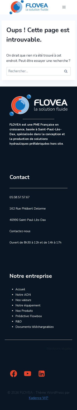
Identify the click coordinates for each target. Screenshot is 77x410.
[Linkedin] (42, 374)
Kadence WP (38, 398)
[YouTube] (28, 374)
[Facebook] (14, 374)
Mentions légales (59, 348)
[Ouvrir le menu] (64, 7)
